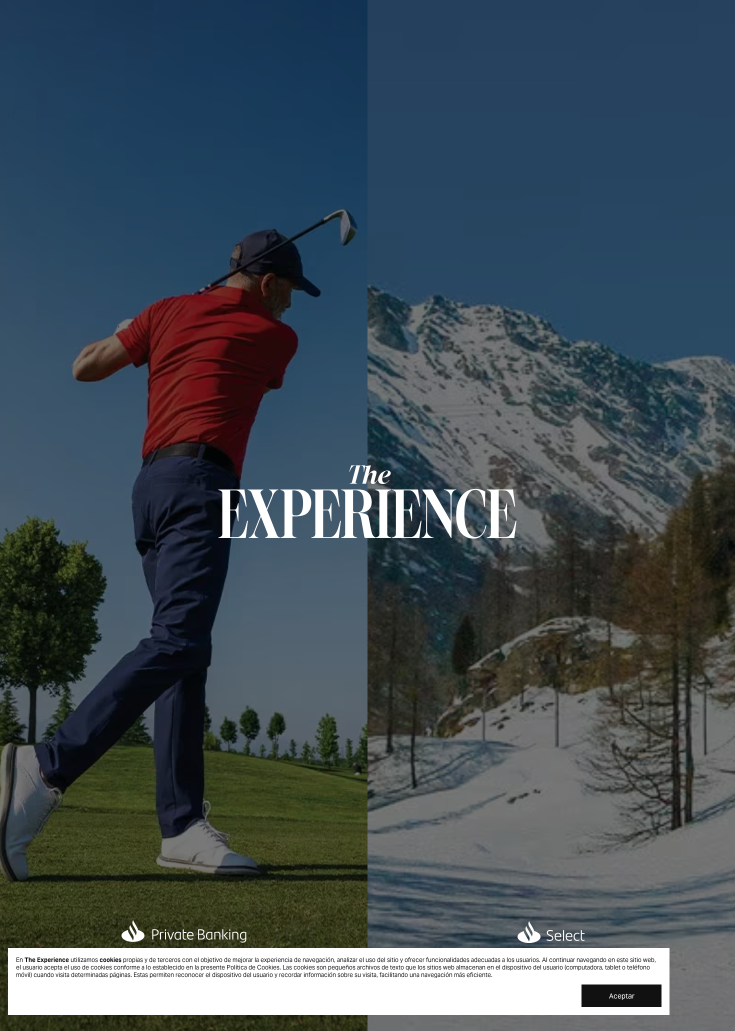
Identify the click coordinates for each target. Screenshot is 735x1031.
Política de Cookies (253, 967)
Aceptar (621, 996)
